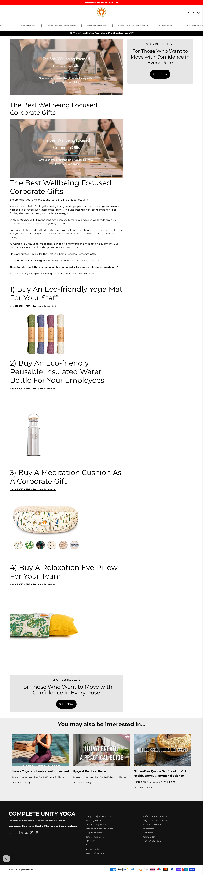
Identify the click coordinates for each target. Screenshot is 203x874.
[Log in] (193, 13)
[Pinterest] (37, 833)
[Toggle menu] (4, 13)
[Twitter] (31, 833)
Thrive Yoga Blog (152, 841)
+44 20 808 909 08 (82, 273)
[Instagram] (15, 833)
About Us (148, 832)
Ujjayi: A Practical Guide (89, 771)
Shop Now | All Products (98, 816)
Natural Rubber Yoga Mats (99, 828)
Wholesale (148, 828)
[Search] (188, 13)
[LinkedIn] (21, 833)
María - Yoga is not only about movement (40, 771)
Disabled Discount (152, 824)
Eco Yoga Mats (93, 820)
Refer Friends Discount (155, 816)
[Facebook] (10, 833)
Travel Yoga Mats (95, 837)
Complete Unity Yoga (41, 813)
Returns (90, 845)
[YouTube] (26, 833)
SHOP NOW (66, 704)
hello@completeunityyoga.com (40, 273)
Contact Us (149, 837)
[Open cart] (198, 13)
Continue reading (21, 782)
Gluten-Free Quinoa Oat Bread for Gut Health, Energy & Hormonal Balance (160, 773)
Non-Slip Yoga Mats (96, 824)
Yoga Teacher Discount (155, 820)
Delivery (90, 841)
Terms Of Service (95, 853)
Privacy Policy (93, 849)
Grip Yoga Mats (94, 832)
